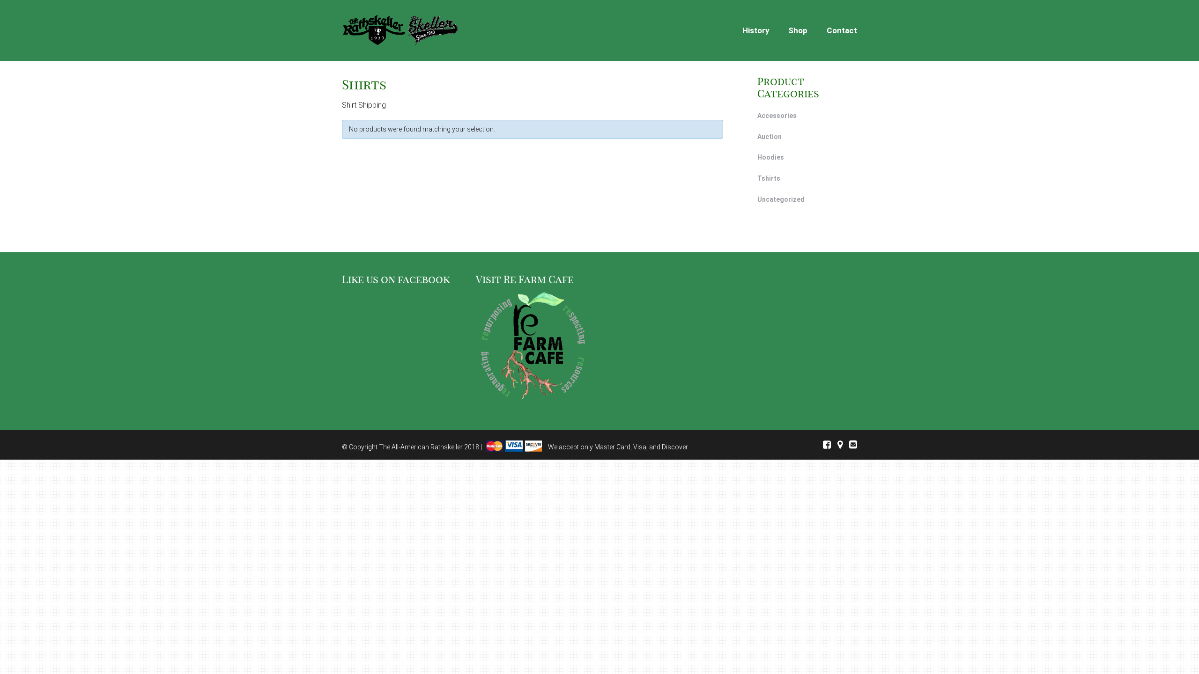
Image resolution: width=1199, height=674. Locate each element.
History (756, 30)
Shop (797, 30)
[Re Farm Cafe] (532, 347)
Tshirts (768, 178)
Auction (769, 136)
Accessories (777, 115)
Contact (842, 30)
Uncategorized (781, 199)
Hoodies (770, 157)
